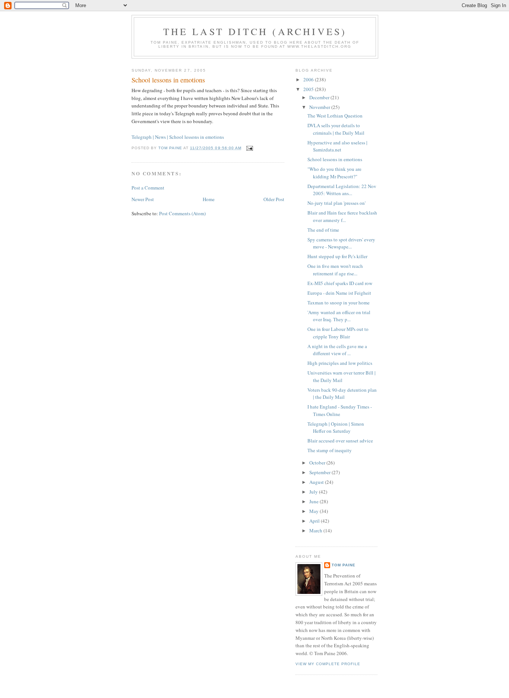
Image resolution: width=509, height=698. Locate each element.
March (316, 530)
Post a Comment (148, 187)
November (320, 107)
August (317, 482)
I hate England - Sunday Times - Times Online (339, 410)
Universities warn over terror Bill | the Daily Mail (341, 376)
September (320, 472)
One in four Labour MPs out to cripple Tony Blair (338, 333)
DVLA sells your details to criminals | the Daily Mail (335, 129)
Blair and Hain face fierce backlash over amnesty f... (342, 216)
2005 (309, 89)
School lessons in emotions (168, 79)
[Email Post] (249, 148)
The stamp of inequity (329, 450)
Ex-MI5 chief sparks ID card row (339, 283)
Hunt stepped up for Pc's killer (337, 256)
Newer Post (143, 199)
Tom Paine (343, 565)
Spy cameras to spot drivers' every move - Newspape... (341, 243)
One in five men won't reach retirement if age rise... (335, 270)
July (314, 491)
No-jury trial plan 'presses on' (336, 203)
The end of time (323, 229)
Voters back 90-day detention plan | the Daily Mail (342, 393)
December (320, 97)
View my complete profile (327, 664)
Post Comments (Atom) (182, 213)
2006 (309, 79)
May (314, 511)
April (315, 520)
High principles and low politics (339, 363)
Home (209, 199)
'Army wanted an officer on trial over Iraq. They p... (338, 316)
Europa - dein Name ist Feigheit (339, 292)
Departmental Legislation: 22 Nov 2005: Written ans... (341, 190)
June (314, 501)
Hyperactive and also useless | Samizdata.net (337, 146)
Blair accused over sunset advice (340, 440)
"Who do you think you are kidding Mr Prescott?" (334, 173)
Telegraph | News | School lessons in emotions (178, 137)
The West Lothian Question (335, 115)
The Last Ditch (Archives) (255, 31)
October (317, 462)
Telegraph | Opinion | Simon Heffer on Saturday (335, 427)
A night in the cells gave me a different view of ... (337, 350)
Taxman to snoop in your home (338, 302)
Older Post (273, 199)
